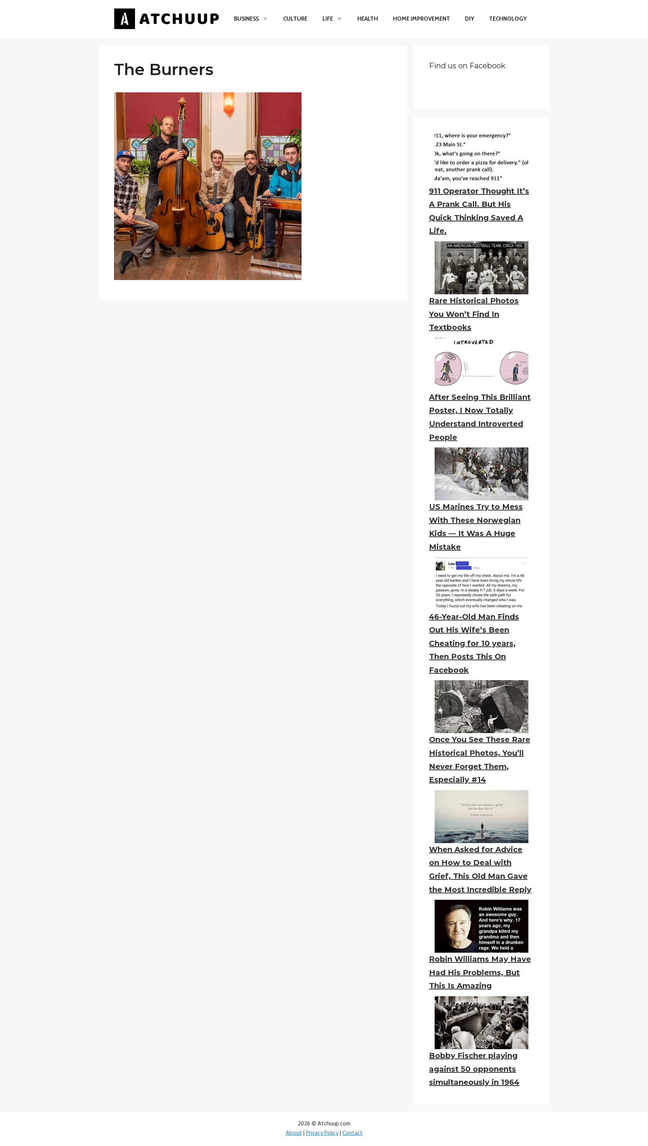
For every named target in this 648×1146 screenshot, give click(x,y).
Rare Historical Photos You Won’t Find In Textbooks (474, 314)
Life (327, 18)
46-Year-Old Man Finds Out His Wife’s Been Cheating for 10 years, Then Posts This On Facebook (474, 643)
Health (367, 18)
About (294, 1133)
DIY (469, 18)
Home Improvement (421, 18)
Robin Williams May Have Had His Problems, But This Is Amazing (480, 972)
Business (246, 18)
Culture (295, 18)
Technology (507, 18)
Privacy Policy (322, 1133)
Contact (352, 1133)
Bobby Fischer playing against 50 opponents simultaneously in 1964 (474, 1069)
